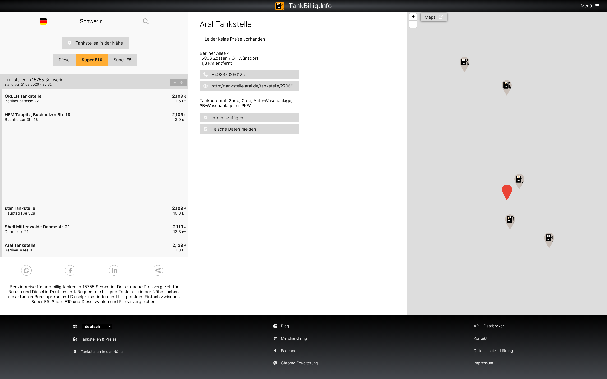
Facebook (290, 350)
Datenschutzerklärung (493, 350)
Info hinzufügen (227, 117)
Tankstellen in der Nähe (99, 43)
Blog (285, 326)
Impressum (483, 363)
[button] (519, 181)
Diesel (64, 59)
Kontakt (480, 338)
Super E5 (123, 59)
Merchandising (294, 338)
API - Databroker (489, 326)
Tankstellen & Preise (98, 339)
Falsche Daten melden (234, 129)
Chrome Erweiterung (299, 363)
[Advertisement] (97, 164)
